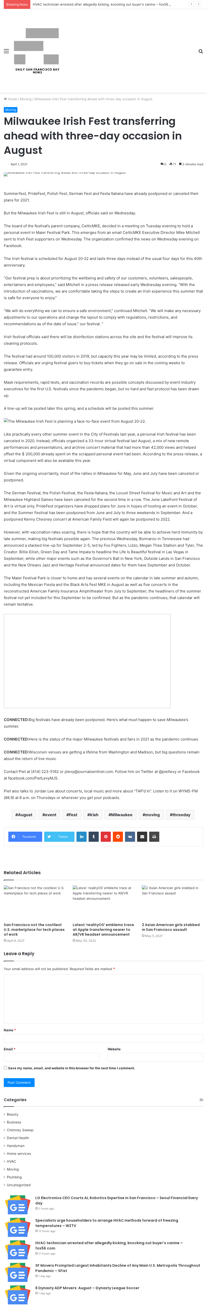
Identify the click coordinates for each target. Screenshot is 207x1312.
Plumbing (14, 1177)
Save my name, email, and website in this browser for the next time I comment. (71, 1068)
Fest (73, 814)
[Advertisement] (127, 47)
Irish (94, 814)
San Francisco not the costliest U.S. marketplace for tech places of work (34, 929)
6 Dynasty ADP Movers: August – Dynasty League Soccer (87, 1287)
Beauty (12, 1114)
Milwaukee (122, 814)
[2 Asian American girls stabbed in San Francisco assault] (172, 902)
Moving (26, 99)
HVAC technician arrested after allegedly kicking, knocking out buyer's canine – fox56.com (104, 4)
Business (14, 1122)
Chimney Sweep (20, 1130)
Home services (19, 1154)
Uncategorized (19, 1185)
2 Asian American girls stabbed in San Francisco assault (171, 927)
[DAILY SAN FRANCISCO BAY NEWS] (37, 51)
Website (114, 1049)
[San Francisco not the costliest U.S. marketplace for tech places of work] (34, 902)
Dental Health (18, 1138)
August (25, 814)
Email (9, 1049)
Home (12, 99)
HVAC (11, 1161)
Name (10, 1030)
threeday (181, 814)
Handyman (15, 1146)
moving (152, 814)
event (50, 814)
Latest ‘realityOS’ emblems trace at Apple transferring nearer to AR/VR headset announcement (103, 929)
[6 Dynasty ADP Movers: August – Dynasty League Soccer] (18, 1294)
